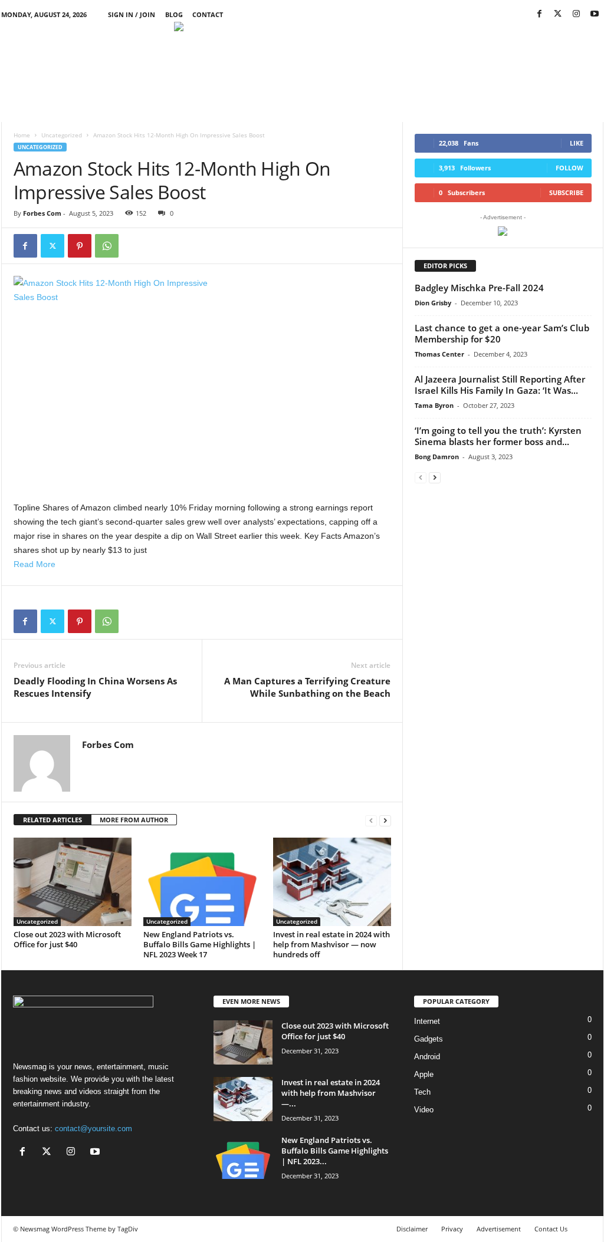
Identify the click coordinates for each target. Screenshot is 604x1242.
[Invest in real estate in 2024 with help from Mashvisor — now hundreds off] (332, 882)
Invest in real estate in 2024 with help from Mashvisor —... (330, 1093)
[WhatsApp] (107, 246)
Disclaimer (412, 1228)
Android (427, 1056)
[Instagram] (576, 14)
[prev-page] (371, 820)
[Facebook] (540, 14)
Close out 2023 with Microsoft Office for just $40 (67, 939)
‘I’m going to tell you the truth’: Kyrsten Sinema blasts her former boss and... (498, 435)
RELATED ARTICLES (52, 819)
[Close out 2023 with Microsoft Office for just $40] (73, 882)
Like (576, 143)
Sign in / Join (131, 14)
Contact (207, 14)
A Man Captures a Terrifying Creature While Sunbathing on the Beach (307, 687)
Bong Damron (437, 456)
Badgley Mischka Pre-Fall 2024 (479, 288)
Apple (424, 1074)
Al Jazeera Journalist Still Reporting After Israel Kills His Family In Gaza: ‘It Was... (500, 384)
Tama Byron (434, 405)
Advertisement (499, 1228)
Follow (569, 167)
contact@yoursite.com (93, 1128)
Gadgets (428, 1039)
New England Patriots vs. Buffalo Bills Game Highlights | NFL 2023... (334, 1151)
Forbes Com (42, 213)
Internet (427, 1021)
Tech (422, 1092)
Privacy (452, 1228)
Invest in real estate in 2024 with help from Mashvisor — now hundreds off (331, 944)
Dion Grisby (433, 302)
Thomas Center (439, 354)
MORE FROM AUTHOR (134, 819)
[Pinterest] (79, 246)
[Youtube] (594, 14)
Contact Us (550, 1228)
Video (424, 1109)
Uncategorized (61, 135)
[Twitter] (558, 14)
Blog (174, 14)
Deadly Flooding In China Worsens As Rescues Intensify (95, 687)
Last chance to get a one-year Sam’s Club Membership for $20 (502, 333)
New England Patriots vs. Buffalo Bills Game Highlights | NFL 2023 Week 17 (199, 944)
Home (22, 135)
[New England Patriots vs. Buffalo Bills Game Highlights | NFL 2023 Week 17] (202, 882)
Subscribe (566, 192)
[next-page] (385, 820)
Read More (34, 564)
